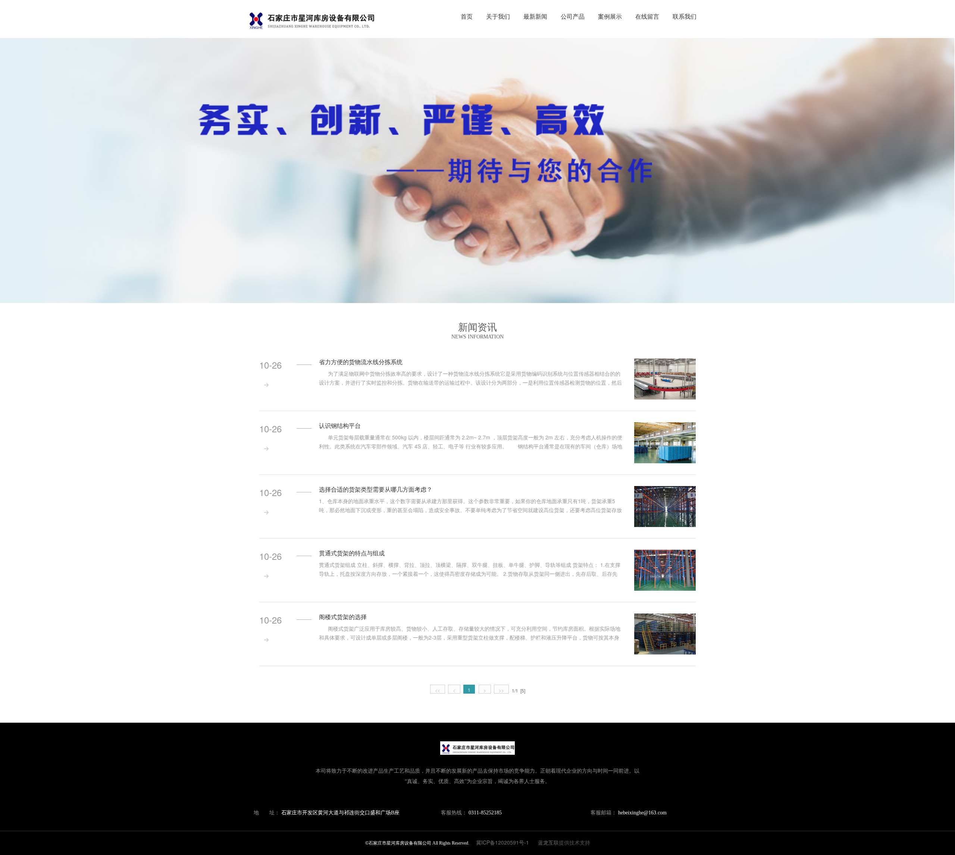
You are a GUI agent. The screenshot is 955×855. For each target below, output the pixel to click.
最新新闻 (535, 16)
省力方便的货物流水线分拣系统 (361, 362)
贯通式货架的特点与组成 (352, 553)
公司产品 (573, 16)
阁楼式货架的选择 (343, 616)
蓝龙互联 (548, 842)
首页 (467, 16)
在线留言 (647, 16)
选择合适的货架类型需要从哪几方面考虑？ (375, 489)
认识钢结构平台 (340, 425)
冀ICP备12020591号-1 (502, 842)
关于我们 (498, 16)
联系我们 (684, 16)
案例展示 (610, 16)
